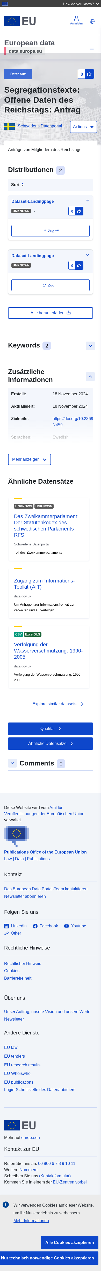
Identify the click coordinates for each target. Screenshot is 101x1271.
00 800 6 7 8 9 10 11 (56, 1163)
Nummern (28, 1170)
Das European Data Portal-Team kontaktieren (46, 889)
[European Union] (48, 1125)
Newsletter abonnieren (25, 896)
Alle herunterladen (47, 313)
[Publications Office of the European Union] (48, 835)
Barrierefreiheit (17, 978)
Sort (15, 184)
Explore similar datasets (58, 704)
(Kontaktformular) (55, 1176)
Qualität (47, 728)
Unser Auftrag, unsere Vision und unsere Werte (47, 1011)
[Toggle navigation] (91, 48)
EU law (11, 1047)
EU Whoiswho (17, 1073)
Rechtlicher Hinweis (22, 963)
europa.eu (30, 1137)
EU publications (18, 1082)
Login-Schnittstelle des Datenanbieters (39, 1089)
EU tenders (14, 1056)
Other (16, 933)
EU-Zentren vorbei (70, 1182)
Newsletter (14, 1019)
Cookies (11, 971)
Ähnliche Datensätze (47, 743)
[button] (81, 3)
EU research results (22, 1065)
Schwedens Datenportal (40, 126)
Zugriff (53, 231)
